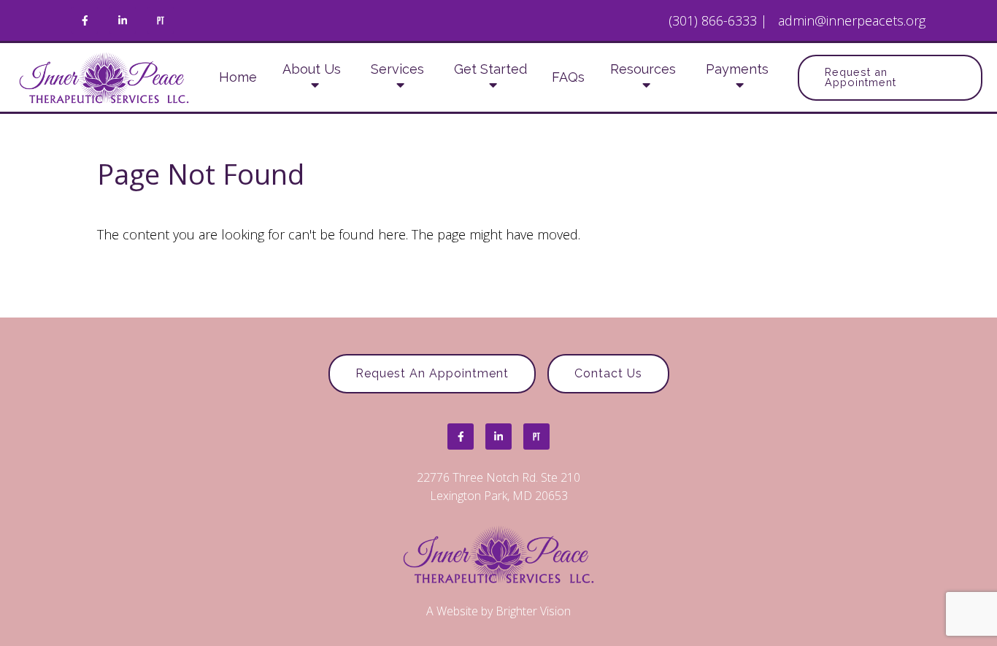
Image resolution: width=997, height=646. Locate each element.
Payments (737, 69)
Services (397, 69)
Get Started (490, 69)
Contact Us (608, 373)
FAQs (568, 77)
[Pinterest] (160, 20)
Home (238, 77)
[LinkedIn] (122, 20)
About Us (311, 69)
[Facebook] (85, 20)
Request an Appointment (860, 77)
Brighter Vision (533, 611)
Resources (643, 69)
